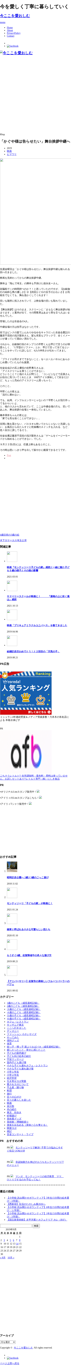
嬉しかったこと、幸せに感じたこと (26, 1050)
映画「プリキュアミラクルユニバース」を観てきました (37, 625)
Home (10, 27)
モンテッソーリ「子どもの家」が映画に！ (30, 903)
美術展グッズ (14, 1118)
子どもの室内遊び (16, 1053)
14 (17, 1243)
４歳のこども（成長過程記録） (24, 1012)
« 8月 (3, 1257)
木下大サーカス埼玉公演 (13, 540)
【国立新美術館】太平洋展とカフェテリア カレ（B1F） (37, 1219)
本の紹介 (12, 1109)
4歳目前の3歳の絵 (9, 535)
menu (2, 22)
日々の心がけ (14, 1097)
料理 (9, 1090)
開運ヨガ (12, 1128)
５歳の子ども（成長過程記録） (24, 1015)
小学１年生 (13, 1072)
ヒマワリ (12, 154)
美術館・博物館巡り (18, 1122)
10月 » (11, 1257)
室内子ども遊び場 (16, 1062)
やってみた (13, 1037)
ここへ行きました (16, 1028)
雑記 (9, 1131)
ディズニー (13, 1031)
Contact (10, 36)
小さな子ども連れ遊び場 (20, 1068)
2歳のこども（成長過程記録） (23, 1006)
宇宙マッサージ (15, 1059)
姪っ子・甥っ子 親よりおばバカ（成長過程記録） (34, 1046)
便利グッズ (13, 1040)
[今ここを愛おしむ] (16, 53)
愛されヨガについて (18, 1084)
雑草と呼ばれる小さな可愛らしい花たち (28, 929)
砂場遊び (12, 1115)
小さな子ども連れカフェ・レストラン (27, 1065)
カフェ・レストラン (18, 1021)
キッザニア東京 (15, 1025)
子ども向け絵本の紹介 (19, 1056)
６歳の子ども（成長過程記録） (24, 1018)
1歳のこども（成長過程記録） (23, 1003)
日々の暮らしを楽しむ (19, 1100)
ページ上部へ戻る (9, 1363)
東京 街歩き (14, 1112)
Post (9, 455)
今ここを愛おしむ (15, 16)
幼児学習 (12, 1078)
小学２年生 (13, 1075)
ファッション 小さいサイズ (22, 1034)
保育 (9, 1043)
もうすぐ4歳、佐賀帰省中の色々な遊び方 (29, 955)
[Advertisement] (35, 94)
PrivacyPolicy (14, 33)
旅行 (9, 1093)
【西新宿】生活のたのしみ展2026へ (26, 1204)
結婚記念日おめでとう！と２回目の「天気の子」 (33, 651)
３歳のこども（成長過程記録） (24, 1009)
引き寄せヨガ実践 (16, 1081)
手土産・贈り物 (15, 1087)
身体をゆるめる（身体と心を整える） (27, 1125)
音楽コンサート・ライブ (20, 1134)
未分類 (10, 1106)
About (10, 30)
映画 (9, 151)
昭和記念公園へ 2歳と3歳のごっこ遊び (28, 877)
